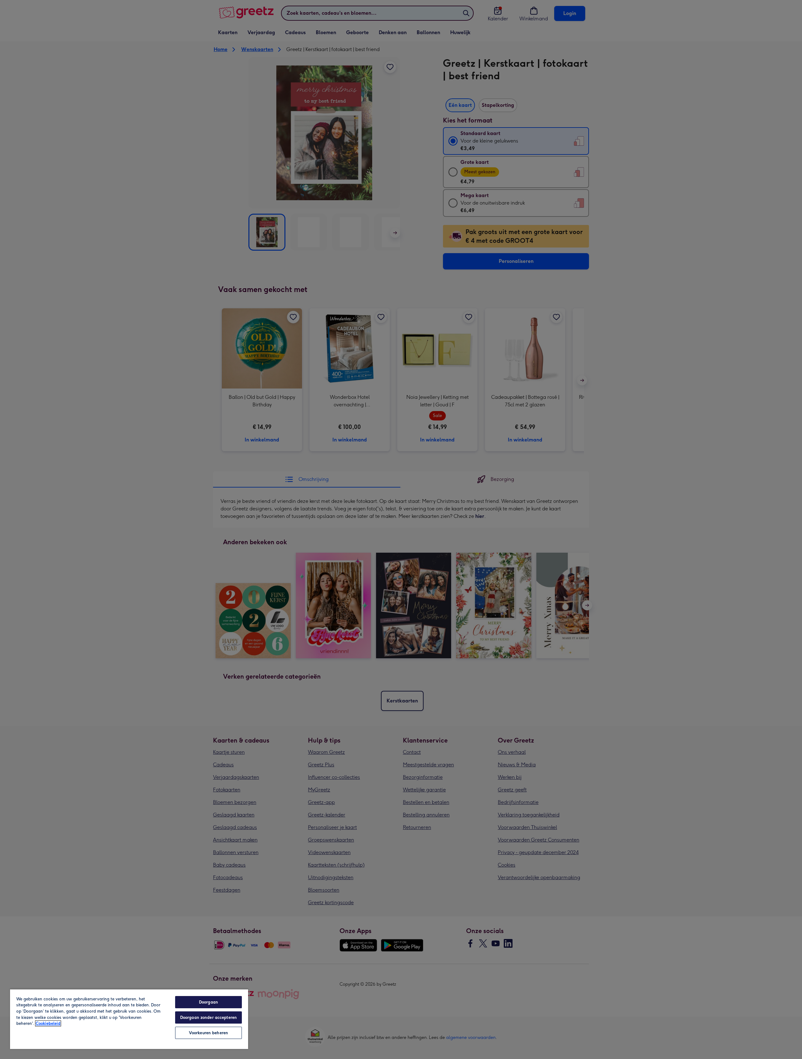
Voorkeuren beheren (208, 1032)
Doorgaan (208, 1002)
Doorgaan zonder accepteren (208, 1017)
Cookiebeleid (48, 1023)
